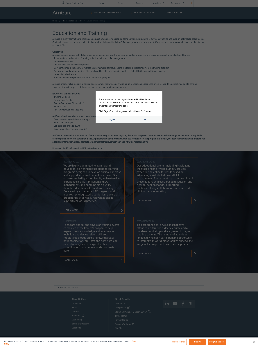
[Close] (254, 342)
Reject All (197, 342)
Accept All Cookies (216, 342)
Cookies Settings (178, 342)
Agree (112, 119)
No (145, 119)
